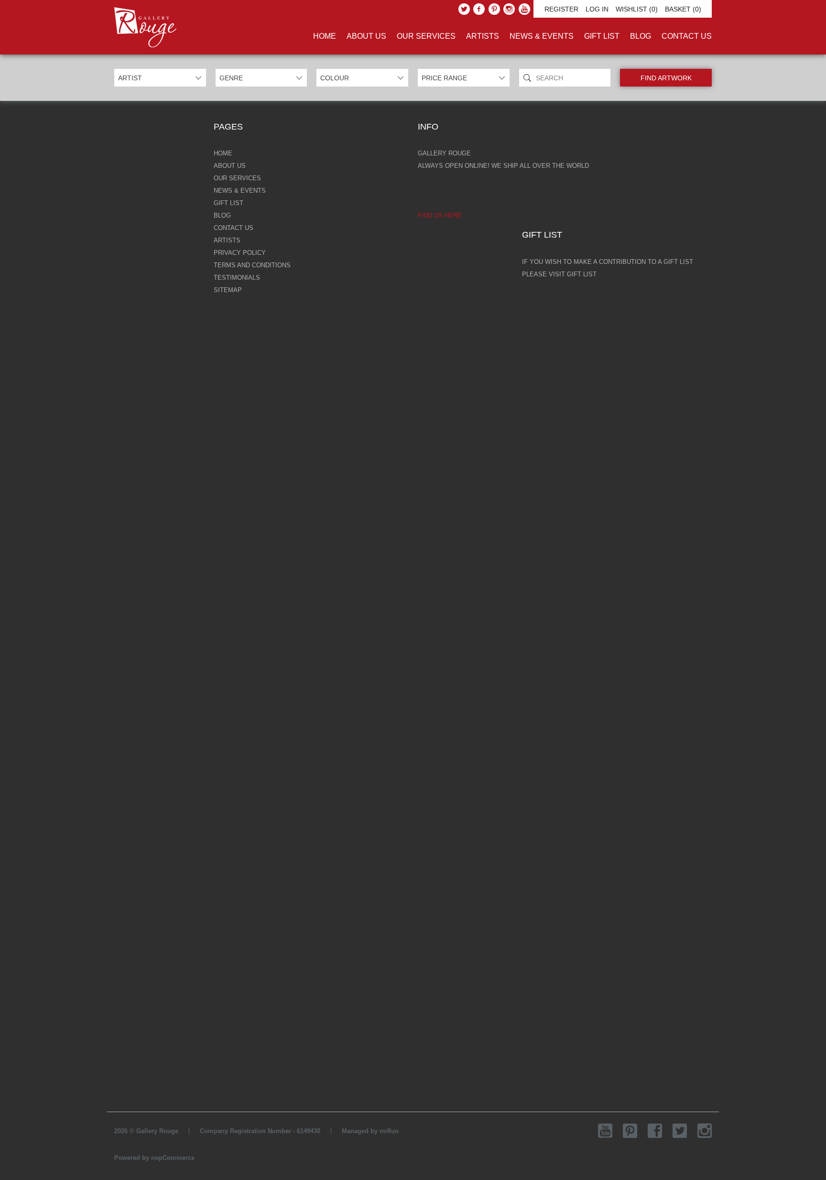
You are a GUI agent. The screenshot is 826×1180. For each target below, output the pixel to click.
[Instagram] (509, 9)
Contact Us (687, 36)
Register (561, 9)
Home (324, 36)
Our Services (426, 36)
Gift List (602, 36)
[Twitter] (464, 9)
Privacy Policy (240, 252)
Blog (640, 36)
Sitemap (228, 290)
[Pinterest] (494, 9)
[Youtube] (524, 9)
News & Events (542, 36)
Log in (597, 9)
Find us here (440, 215)
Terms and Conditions (252, 265)
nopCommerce (173, 1157)
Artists (482, 36)
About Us (366, 36)
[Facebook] (479, 9)
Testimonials (237, 277)
